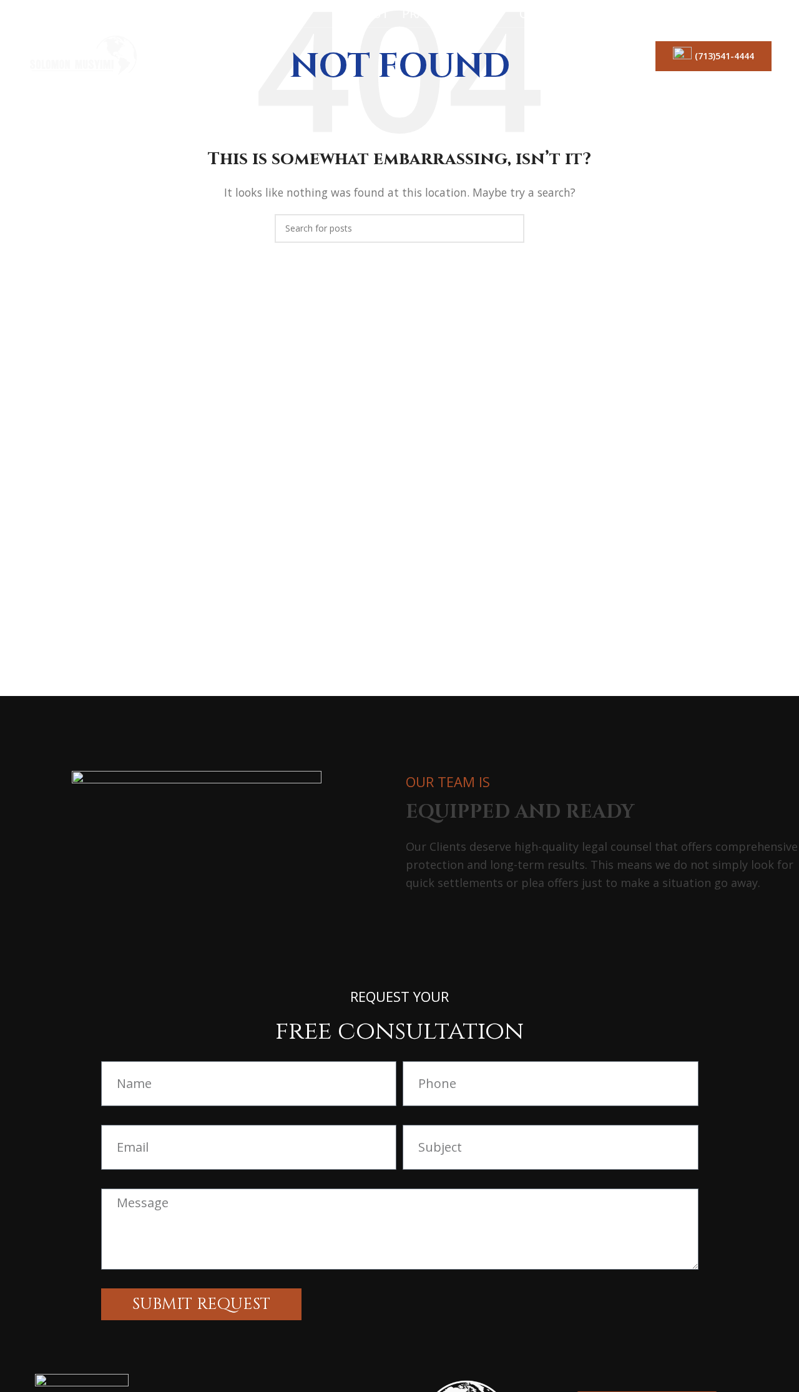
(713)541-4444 (724, 56)
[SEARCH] (510, 228)
